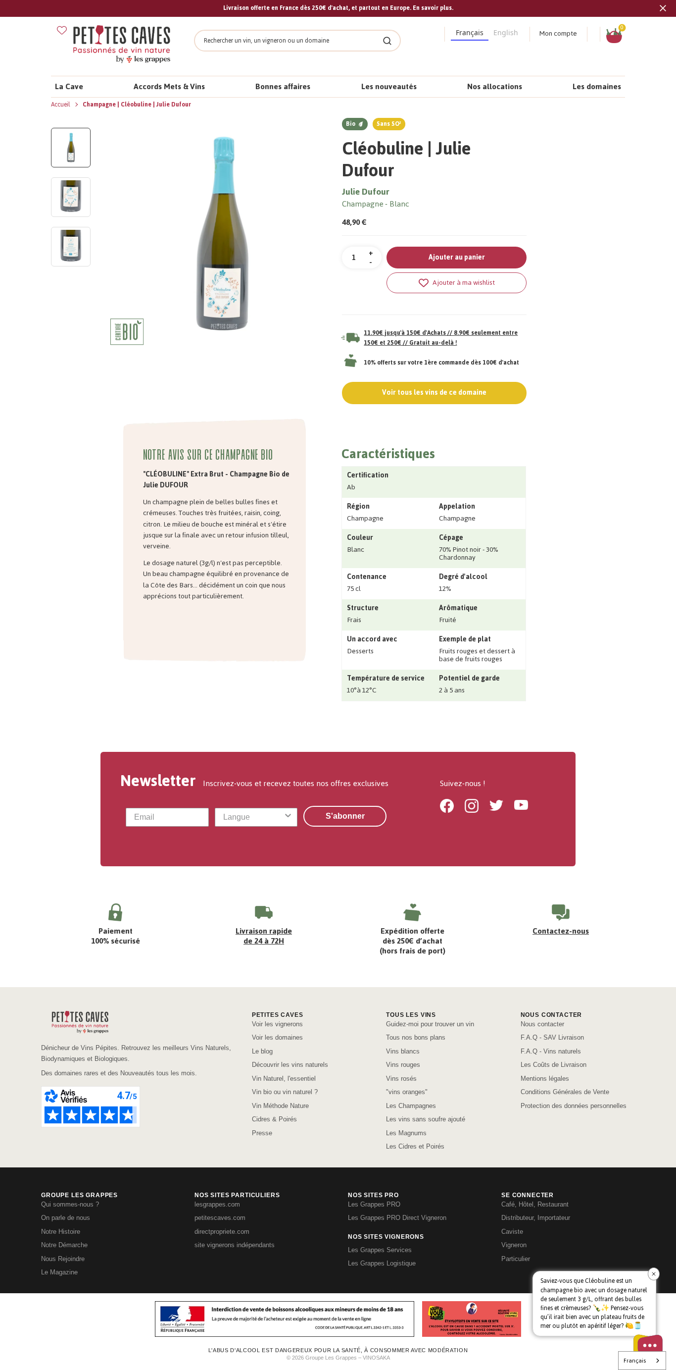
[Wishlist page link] (62, 30)
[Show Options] (288, 817)
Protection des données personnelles (574, 1105)
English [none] (505, 32)
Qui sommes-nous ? (70, 1204)
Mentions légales (545, 1078)
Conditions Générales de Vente (565, 1092)
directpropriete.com (221, 1231)
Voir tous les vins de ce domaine (434, 392)
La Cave (69, 86)
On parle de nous (65, 1217)
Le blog (262, 1051)
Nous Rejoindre (63, 1259)
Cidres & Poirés (274, 1119)
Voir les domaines (277, 1037)
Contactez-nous (560, 931)
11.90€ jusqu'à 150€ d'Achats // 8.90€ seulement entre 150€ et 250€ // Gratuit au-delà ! (441, 338)
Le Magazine (59, 1272)
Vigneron (514, 1245)
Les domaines (597, 86)
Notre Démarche (64, 1245)
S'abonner (345, 816)
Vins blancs (403, 1051)
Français (635, 1360)
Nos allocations (494, 86)
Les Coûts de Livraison (553, 1064)
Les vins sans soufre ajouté (425, 1119)
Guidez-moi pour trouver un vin (430, 1024)
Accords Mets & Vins (169, 86)
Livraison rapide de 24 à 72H (264, 935)
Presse (262, 1133)
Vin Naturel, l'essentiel (284, 1078)
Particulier (515, 1259)
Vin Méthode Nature (280, 1105)
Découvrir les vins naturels (290, 1064)
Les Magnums (406, 1133)
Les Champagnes (411, 1105)
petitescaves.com (219, 1217)
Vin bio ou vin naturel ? (285, 1092)
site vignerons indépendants (234, 1245)
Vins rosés (401, 1078)
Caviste (512, 1231)
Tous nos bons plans (415, 1037)
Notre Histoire (60, 1231)
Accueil (61, 104)
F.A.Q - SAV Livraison (552, 1037)
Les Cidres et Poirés (415, 1146)
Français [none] (469, 32)
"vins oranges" (407, 1092)
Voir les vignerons (277, 1024)
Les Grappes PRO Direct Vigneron (397, 1217)
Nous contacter (542, 1024)
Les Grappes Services (380, 1250)
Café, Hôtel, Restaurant (535, 1204)
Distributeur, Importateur (535, 1217)
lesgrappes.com (217, 1204)
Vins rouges (403, 1064)
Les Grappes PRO (374, 1204)
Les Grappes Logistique (382, 1263)
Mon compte (558, 33)
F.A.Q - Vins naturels (551, 1051)
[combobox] (253, 817)
